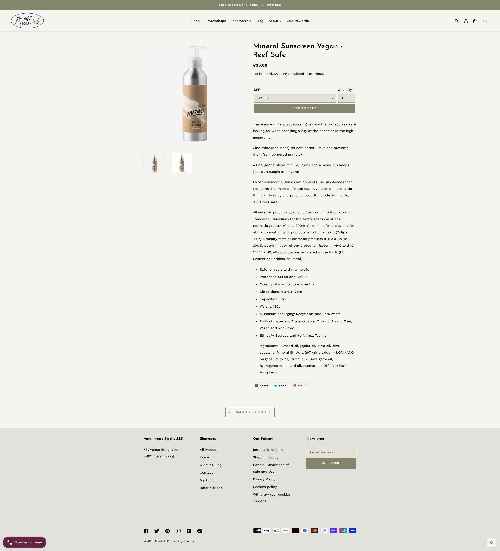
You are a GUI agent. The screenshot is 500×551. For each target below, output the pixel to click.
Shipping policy (265, 457)
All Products (209, 450)
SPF (257, 90)
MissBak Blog (210, 465)
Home (204, 457)
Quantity (345, 90)
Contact (206, 472)
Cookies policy (265, 487)
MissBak (160, 541)
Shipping (280, 74)
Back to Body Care (253, 412)
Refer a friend (211, 488)
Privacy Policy (264, 479)
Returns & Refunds (268, 450)
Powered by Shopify (180, 541)
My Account (209, 480)
